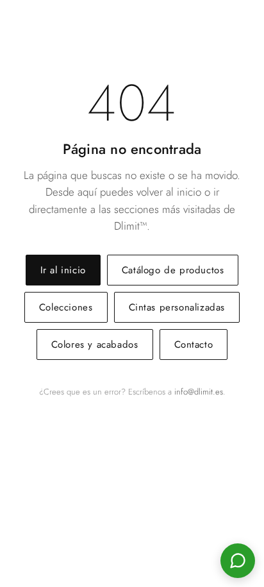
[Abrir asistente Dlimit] (237, 560)
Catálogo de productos (173, 270)
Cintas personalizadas (177, 307)
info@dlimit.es (198, 392)
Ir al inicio (63, 270)
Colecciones (66, 307)
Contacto (193, 344)
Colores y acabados (94, 344)
